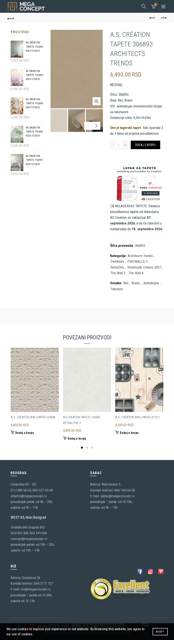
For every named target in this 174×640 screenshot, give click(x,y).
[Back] (11, 18)
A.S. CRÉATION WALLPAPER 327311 (137, 417)
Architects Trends (140, 256)
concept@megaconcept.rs (29, 539)
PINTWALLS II (137, 261)
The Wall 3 (118, 273)
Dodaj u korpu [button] (24, 432)
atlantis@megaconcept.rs (29, 496)
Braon (136, 283)
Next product (163, 18)
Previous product (152, 18)
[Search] (143, 6)
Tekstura (117, 289)
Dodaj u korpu (145, 145)
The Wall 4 (136, 273)
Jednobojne (151, 283)
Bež (125, 283)
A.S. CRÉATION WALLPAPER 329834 (33, 417)
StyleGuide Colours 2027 (144, 267)
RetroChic (117, 267)
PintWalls (117, 261)
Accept (160, 631)
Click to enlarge (97, 101)
